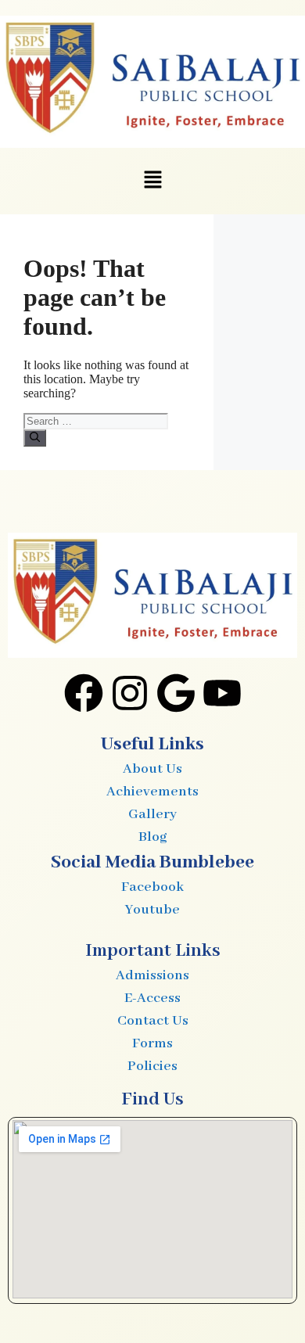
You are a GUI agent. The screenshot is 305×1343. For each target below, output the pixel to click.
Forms (152, 1043)
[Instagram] (129, 696)
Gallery (152, 814)
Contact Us (152, 1020)
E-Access (152, 998)
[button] (152, 180)
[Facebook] (83, 696)
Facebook (152, 887)
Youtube (152, 909)
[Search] (34, 438)
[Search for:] (95, 420)
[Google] (176, 696)
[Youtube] (222, 696)
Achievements (152, 791)
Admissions (152, 975)
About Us (152, 768)
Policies (152, 1066)
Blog (152, 837)
